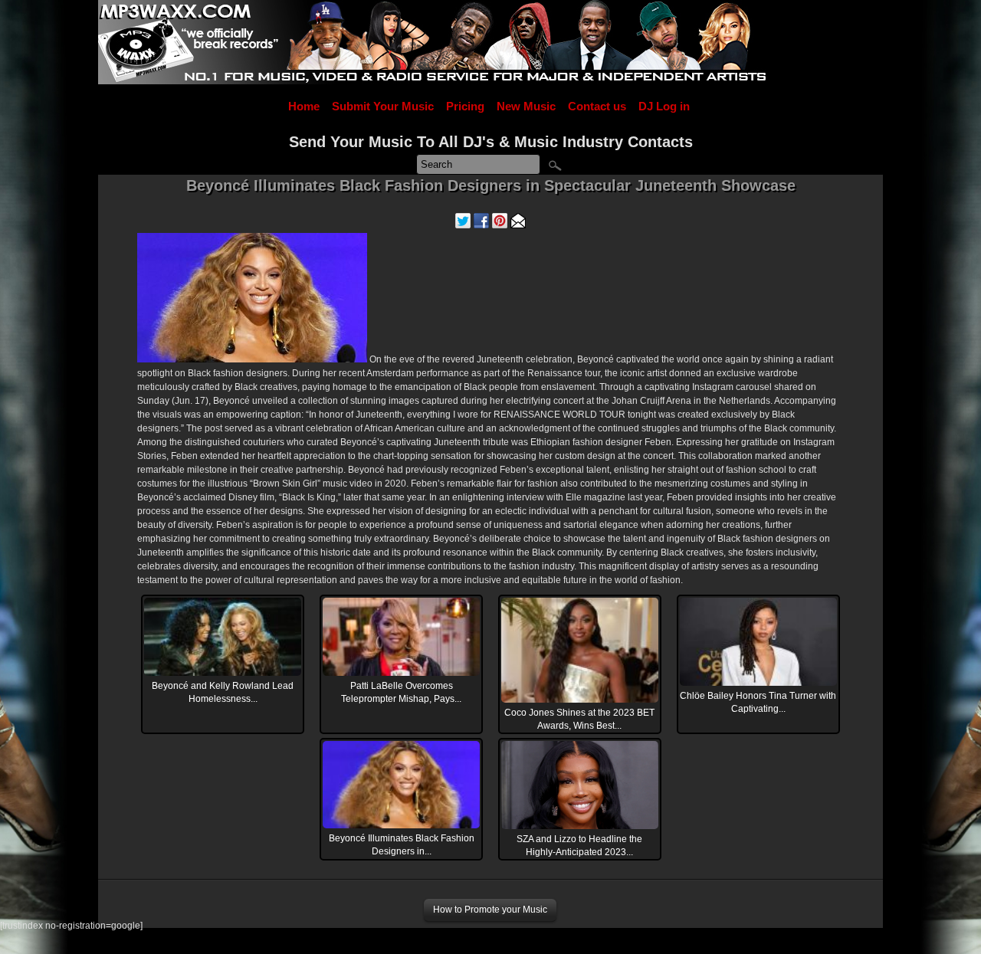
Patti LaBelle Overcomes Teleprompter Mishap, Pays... (401, 692)
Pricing (465, 106)
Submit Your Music (383, 106)
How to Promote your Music (490, 909)
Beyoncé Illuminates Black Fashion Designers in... (401, 845)
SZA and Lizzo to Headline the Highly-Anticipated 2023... (579, 845)
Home (304, 106)
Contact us (597, 106)
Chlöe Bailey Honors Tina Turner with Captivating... (758, 702)
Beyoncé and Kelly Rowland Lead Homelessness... (223, 692)
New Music (526, 106)
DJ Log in (664, 106)
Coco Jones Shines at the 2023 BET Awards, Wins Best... (579, 719)
